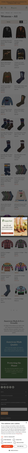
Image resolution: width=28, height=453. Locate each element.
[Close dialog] (26, 218)
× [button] (26, 422)
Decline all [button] (20, 446)
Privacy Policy (19, 433)
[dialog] (14, 437)
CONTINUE (7, 233)
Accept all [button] (7, 446)
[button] (14, 450)
